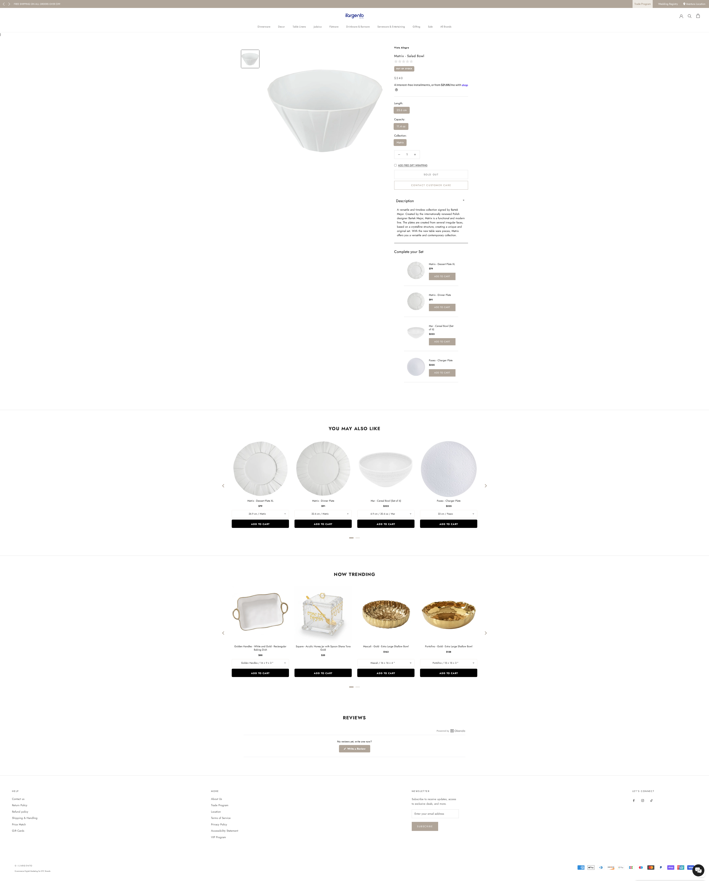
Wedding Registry (668, 4)
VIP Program (218, 837)
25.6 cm (402, 110)
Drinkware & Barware (358, 26)
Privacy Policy (219, 824)
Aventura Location (695, 4)
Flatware (333, 26)
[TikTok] (651, 800)
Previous (3, 4)
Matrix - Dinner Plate (440, 295)
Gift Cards (18, 831)
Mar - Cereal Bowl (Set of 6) (441, 327)
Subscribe (425, 826)
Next (9, 4)
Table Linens (299, 26)
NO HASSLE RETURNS (25, 4)
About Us (216, 799)
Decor (281, 26)
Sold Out (431, 174)
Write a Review (358, 749)
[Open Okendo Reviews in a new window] (451, 731)
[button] (404, 61)
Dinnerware (264, 26)
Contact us (18, 799)
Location (216, 812)
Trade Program (642, 4)
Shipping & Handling (24, 818)
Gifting (416, 26)
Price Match (19, 824)
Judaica (318, 26)
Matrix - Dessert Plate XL (442, 264)
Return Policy (19, 805)
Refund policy (20, 812)
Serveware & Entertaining (391, 26)
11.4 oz (401, 126)
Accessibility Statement (224, 831)
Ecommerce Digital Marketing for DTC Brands (32, 871)
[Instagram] (642, 800)
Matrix (400, 143)
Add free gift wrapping (412, 165)
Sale (430, 26)
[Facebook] (633, 800)
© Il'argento (23, 865)
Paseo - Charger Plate (441, 360)
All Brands (445, 26)
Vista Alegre (401, 47)
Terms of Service (221, 818)
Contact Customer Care (431, 185)
